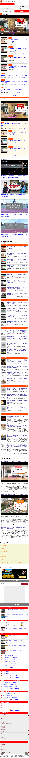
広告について (4, 746)
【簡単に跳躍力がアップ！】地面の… (10, 657)
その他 (2, 30)
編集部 (14, 92)
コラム (7, 8)
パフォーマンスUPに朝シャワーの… (10, 695)
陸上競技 (10, 47)
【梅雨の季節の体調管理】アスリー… (10, 686)
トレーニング (21, 3)
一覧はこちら (14, 545)
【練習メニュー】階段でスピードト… (10, 704)
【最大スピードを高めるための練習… (10, 708)
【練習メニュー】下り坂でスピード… (10, 659)
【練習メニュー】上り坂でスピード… (10, 706)
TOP (7, 3)
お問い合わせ (4, 749)
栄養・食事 (22, 6)
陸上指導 (22, 11)
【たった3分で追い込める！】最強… (10, 655)
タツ (4, 719)
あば (3, 738)
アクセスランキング (5, 752)
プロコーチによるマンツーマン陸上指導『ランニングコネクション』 (16, 615)
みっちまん (4, 715)
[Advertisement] (14, 594)
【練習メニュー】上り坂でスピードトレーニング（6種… (16, 641)
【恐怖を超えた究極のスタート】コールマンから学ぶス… (16, 651)
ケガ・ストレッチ (7, 6)
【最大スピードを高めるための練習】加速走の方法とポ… (16, 646)
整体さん (3, 727)
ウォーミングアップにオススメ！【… (10, 675)
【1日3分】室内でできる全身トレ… (10, 661)
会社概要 (3, 744)
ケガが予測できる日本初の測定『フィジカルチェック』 (16, 609)
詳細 (14, 169)
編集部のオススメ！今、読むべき (11, 624)
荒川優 (16, 34)
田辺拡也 (4, 730)
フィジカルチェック (7, 11)
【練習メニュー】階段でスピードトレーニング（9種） (14, 75)
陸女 (2, 734)
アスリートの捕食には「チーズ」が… (10, 693)
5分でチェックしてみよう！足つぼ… (10, 663)
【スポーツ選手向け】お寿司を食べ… (10, 697)
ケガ (2, 87)
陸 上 (21, 8)
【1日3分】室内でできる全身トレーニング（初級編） (15, 628)
